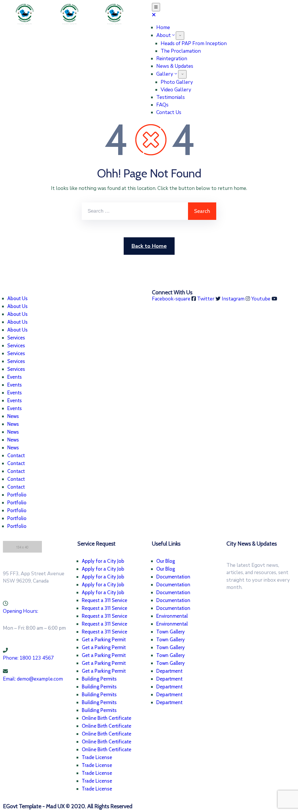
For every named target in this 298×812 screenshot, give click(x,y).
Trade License (97, 757)
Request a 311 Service (104, 600)
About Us (17, 298)
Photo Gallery (177, 82)
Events (14, 377)
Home (163, 27)
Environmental (172, 616)
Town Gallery (170, 632)
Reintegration (171, 58)
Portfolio (16, 495)
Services (16, 338)
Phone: (28, 658)
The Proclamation (181, 51)
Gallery (164, 74)
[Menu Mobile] (156, 7)
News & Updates (174, 66)
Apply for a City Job (103, 561)
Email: (33, 679)
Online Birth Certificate (106, 718)
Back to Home (149, 246)
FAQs (162, 104)
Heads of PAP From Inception (194, 43)
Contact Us (168, 112)
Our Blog (165, 561)
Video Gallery (176, 89)
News (13, 416)
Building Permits (99, 679)
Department (169, 671)
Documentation (173, 577)
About (163, 35)
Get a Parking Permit (104, 639)
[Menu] (180, 35)
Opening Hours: (20, 611)
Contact (16, 455)
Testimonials (170, 97)
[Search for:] (135, 211)
